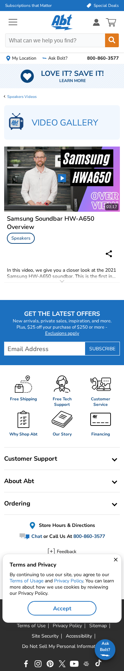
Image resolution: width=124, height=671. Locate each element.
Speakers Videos (22, 96)
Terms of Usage (26, 581)
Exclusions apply (62, 333)
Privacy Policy (68, 581)
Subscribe (102, 348)
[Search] (112, 40)
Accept (62, 608)
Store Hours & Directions (66, 525)
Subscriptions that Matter (28, 5)
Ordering (17, 503)
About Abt (19, 481)
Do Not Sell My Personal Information (62, 646)
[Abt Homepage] (62, 22)
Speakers (20, 238)
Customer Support (30, 458)
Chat (36, 536)
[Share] (109, 254)
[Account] (96, 22)
